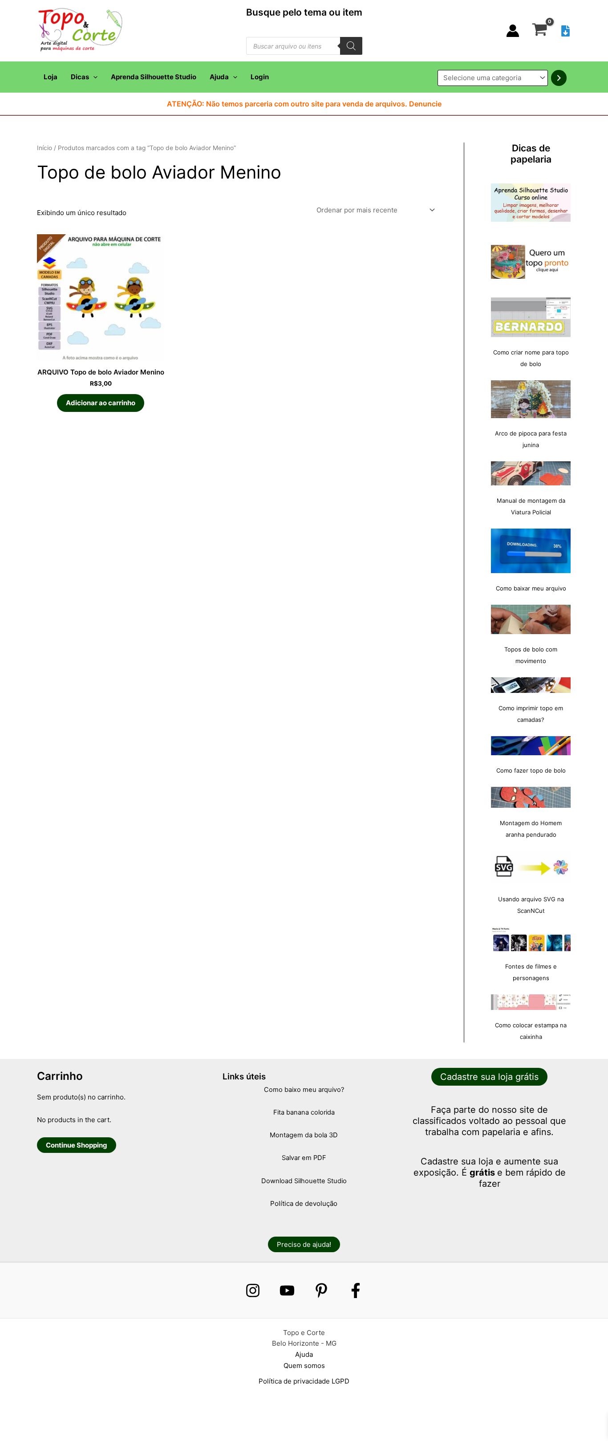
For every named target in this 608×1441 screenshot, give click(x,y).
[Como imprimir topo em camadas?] (531, 685)
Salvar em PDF (304, 1158)
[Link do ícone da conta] (512, 30)
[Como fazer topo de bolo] (531, 745)
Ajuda (219, 77)
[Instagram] (252, 1290)
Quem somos (304, 1365)
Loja (50, 77)
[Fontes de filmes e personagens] (531, 939)
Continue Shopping (76, 1145)
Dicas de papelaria (531, 153)
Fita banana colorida (304, 1112)
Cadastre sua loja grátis (489, 1076)
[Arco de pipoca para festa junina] (531, 399)
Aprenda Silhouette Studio (153, 77)
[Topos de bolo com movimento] (531, 619)
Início (44, 147)
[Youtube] (287, 1290)
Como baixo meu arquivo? (304, 1090)
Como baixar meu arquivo (531, 588)
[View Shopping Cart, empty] (539, 30)
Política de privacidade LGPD (304, 1381)
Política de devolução (303, 1203)
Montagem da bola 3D (304, 1135)
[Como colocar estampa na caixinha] (531, 1002)
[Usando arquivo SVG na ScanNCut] (531, 867)
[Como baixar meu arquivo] (531, 551)
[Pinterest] (321, 1290)
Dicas (80, 77)
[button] (93, 77)
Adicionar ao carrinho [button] (100, 403)
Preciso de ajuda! (304, 1244)
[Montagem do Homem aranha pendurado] (531, 797)
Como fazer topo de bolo (531, 770)
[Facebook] (355, 1290)
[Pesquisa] (351, 46)
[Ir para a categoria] (559, 78)
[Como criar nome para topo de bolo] (531, 317)
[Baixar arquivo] (565, 31)
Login (260, 77)
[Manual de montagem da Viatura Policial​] (531, 473)
